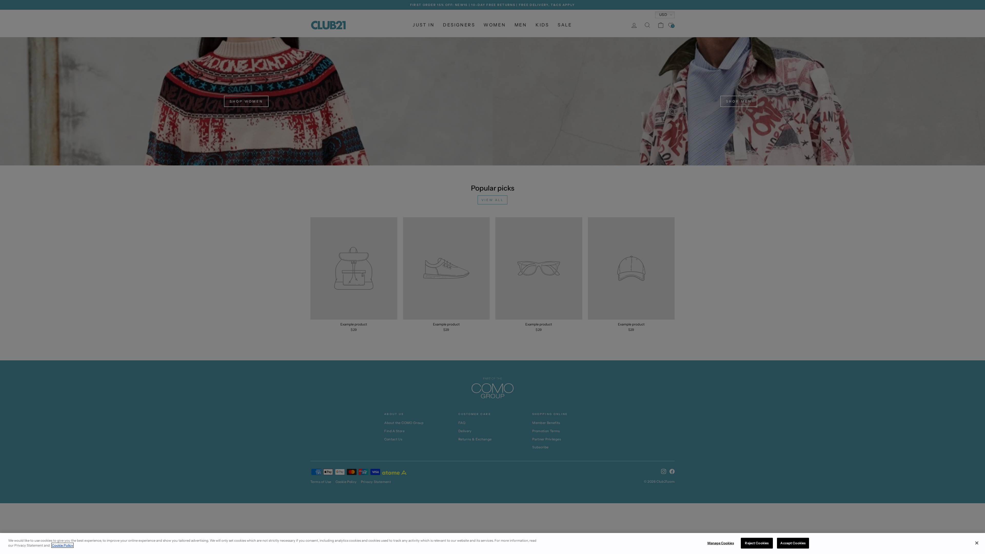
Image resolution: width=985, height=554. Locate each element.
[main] (492, 543)
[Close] (976, 543)
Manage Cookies (720, 543)
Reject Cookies (757, 543)
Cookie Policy (62, 545)
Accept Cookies (792, 543)
